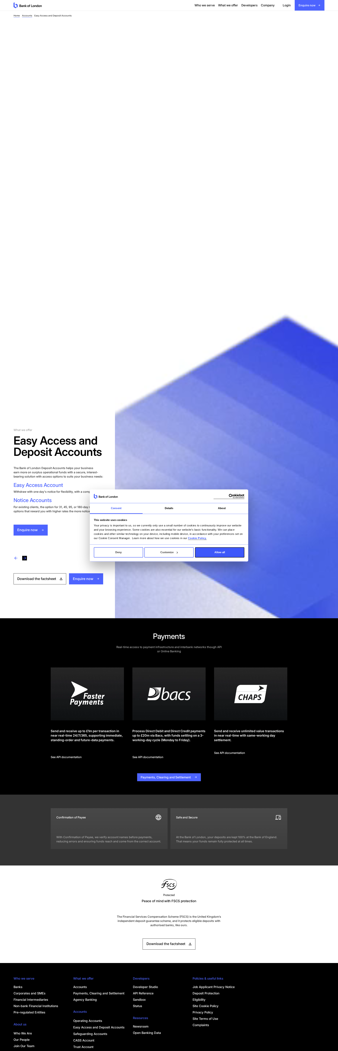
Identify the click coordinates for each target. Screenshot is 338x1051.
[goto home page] (28, 5)
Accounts (27, 15)
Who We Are (23, 1033)
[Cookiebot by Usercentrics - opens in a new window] (229, 496)
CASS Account (83, 1040)
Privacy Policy (203, 1012)
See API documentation (66, 757)
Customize (167, 552)
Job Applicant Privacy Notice (214, 987)
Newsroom (141, 1026)
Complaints (201, 1025)
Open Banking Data (147, 1033)
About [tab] (222, 508)
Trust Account (83, 1047)
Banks (18, 987)
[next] (24, 558)
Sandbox (139, 999)
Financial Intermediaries (31, 999)
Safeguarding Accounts (90, 1034)
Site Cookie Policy (205, 1006)
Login (287, 5)
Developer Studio (145, 987)
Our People (22, 1039)
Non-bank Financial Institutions (36, 1006)
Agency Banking (85, 999)
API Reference (143, 993)
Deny (118, 552)
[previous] (16, 558)
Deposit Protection (206, 993)
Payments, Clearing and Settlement (98, 993)
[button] (205, 5)
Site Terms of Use (205, 1018)
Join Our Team (24, 1046)
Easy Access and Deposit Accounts (98, 1027)
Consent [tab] (116, 508)
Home (17, 15)
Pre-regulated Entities (29, 1012)
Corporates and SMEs (29, 993)
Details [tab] (169, 508)
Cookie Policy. (197, 538)
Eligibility (199, 999)
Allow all (219, 552)
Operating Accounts (87, 1021)
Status (137, 1006)
